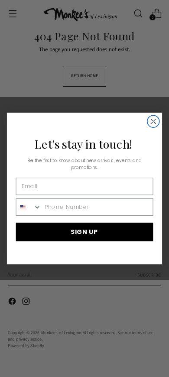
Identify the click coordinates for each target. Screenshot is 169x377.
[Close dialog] (153, 121)
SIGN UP (84, 232)
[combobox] (28, 206)
